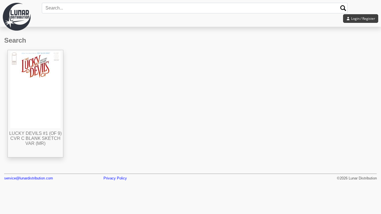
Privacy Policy (115, 178)
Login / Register (362, 18)
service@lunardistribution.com (28, 178)
